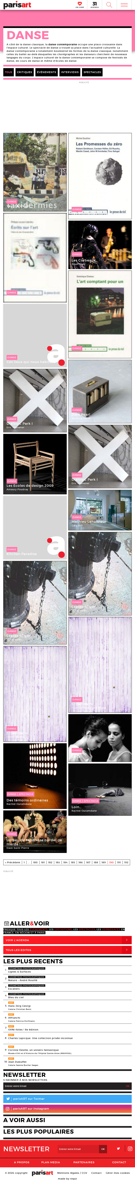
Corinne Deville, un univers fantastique (33, 1050)
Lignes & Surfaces (19, 971)
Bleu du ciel (16, 997)
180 (35, 862)
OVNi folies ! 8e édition (23, 1029)
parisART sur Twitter (25, 1099)
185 (73, 862)
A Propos (21, 1162)
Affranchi (14, 1017)
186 (81, 862)
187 (88, 862)
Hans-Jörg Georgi (19, 1005)
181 (43, 862)
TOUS (8, 72)
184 (65, 862)
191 (119, 862)
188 (96, 862)
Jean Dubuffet (17, 1061)
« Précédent (12, 862)
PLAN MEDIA (50, 1162)
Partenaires (83, 1162)
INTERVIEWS (70, 72)
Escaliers (14, 988)
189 (104, 862)
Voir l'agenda (67, 940)
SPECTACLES (92, 72)
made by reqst (67, 1178)
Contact (119, 1162)
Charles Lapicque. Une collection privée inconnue (40, 1038)
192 (126, 862)
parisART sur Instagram (31, 1108)
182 (50, 862)
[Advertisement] (67, 896)
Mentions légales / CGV (72, 1172)
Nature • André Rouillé (22, 980)
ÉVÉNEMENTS (46, 72)
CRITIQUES (24, 72)
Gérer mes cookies (118, 1172)
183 (58, 862)
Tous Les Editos (67, 950)
